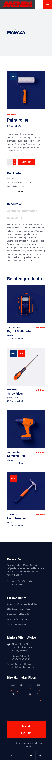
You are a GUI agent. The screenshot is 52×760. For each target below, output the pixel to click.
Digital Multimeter (19, 331)
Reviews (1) (15, 218)
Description (14, 204)
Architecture (13, 390)
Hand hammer (16, 518)
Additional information (22, 211)
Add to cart (26, 162)
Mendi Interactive (28, 743)
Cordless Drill (16, 456)
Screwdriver (15, 394)
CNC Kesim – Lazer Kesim (19, 608)
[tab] (16, 204)
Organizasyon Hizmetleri (18, 614)
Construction (25, 183)
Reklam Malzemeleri (16, 624)
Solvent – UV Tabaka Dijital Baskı (22, 603)
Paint (15, 186)
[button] (15, 191)
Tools (23, 186)
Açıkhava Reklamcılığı (17, 618)
